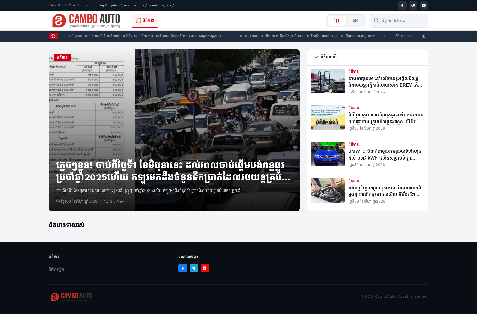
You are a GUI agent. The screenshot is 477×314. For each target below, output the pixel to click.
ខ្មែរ (336, 20)
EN (355, 20)
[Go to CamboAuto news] (86, 21)
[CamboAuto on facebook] (402, 5)
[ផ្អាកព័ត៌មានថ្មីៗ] (424, 36)
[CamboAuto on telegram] (413, 5)
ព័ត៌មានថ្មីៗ (56, 269)
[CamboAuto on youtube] (424, 5)
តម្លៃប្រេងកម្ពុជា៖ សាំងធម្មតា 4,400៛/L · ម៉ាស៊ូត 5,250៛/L (136, 5)
